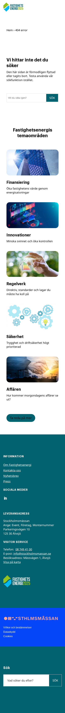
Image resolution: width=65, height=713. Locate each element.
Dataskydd (9, 632)
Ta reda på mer (21, 418)
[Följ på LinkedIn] (5, 498)
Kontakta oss (12, 470)
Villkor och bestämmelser (17, 627)
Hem (9, 30)
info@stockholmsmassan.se (32, 553)
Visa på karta (12, 562)
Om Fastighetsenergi (17, 465)
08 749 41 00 (23, 549)
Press (7, 481)
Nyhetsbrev (11, 476)
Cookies (8, 636)
